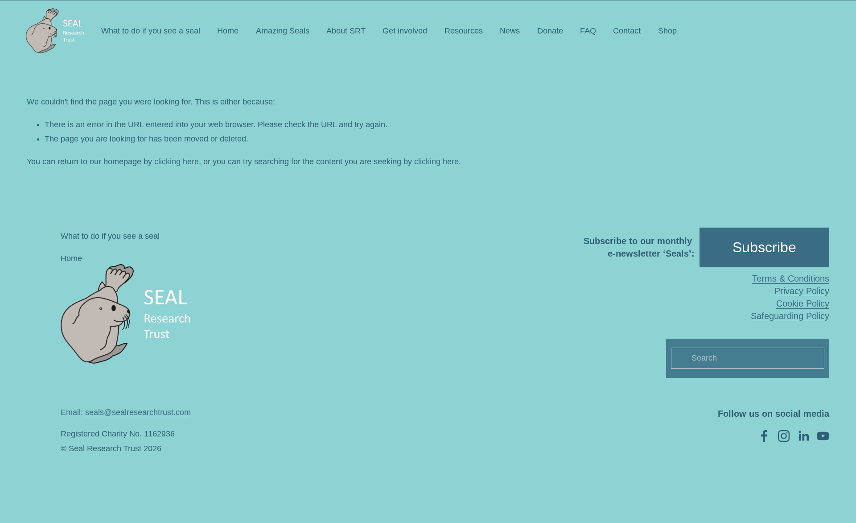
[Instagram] (784, 436)
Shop (667, 30)
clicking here (176, 161)
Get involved (405, 30)
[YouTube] (823, 436)
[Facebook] (764, 436)
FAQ (588, 30)
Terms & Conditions (790, 278)
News (510, 30)
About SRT (346, 30)
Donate (550, 30)
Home (228, 30)
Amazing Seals (282, 30)
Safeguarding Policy (790, 316)
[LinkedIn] (803, 436)
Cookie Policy (802, 303)
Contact (627, 30)
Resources (463, 30)
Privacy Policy (801, 291)
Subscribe (764, 247)
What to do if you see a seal (150, 30)
